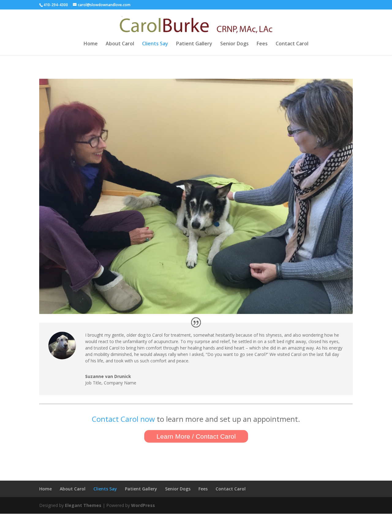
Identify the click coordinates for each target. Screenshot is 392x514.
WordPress (143, 505)
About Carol (120, 44)
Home (91, 44)
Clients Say (155, 44)
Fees (262, 44)
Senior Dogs (234, 44)
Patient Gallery (194, 44)
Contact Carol (292, 44)
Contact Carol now (123, 419)
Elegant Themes (83, 505)
